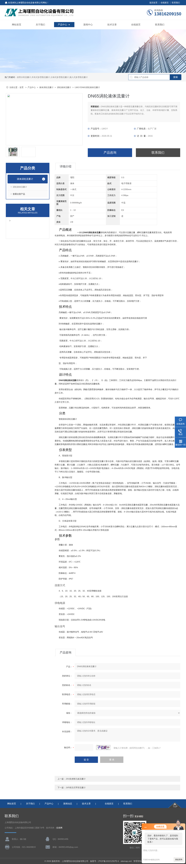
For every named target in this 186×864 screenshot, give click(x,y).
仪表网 (59, 828)
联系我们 (176, 2)
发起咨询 (178, 859)
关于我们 (40, 24)
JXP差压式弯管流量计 (76, 787)
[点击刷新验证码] (103, 747)
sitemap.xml (126, 861)
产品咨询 (110, 152)
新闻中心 (88, 24)
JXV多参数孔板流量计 (76, 779)
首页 (21, 87)
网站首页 (16, 24)
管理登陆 (137, 861)
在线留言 (165, 2)
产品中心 (62, 24)
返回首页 (153, 2)
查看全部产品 (19, 194)
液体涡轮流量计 (46, 87)
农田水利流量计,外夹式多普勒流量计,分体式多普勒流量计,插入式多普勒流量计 (52, 77)
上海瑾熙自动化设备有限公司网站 (31, 2)
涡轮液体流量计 (64, 87)
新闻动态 (67, 803)
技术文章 (112, 24)
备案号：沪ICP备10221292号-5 (104, 861)
